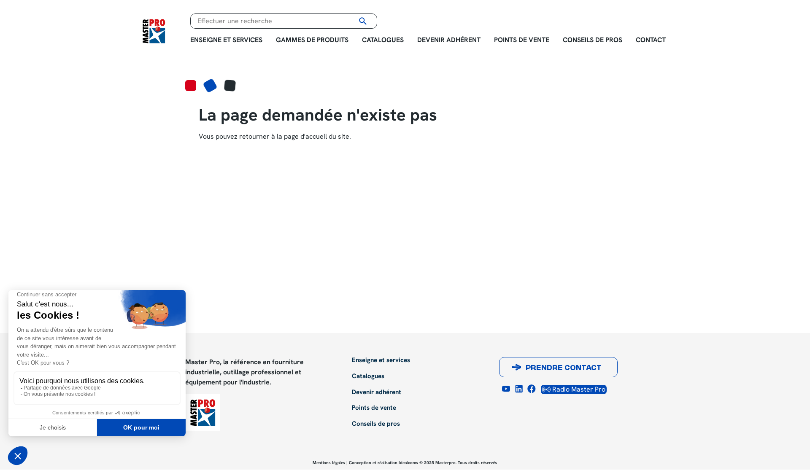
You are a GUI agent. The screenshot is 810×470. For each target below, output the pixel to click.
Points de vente (521, 39)
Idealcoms (408, 462)
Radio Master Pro (578, 389)
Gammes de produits (312, 39)
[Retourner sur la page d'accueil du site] (154, 30)
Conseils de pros (592, 39)
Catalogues (383, 39)
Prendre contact (564, 368)
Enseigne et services (226, 39)
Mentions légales (329, 462)
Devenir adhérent (449, 39)
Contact (651, 39)
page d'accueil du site (316, 136)
